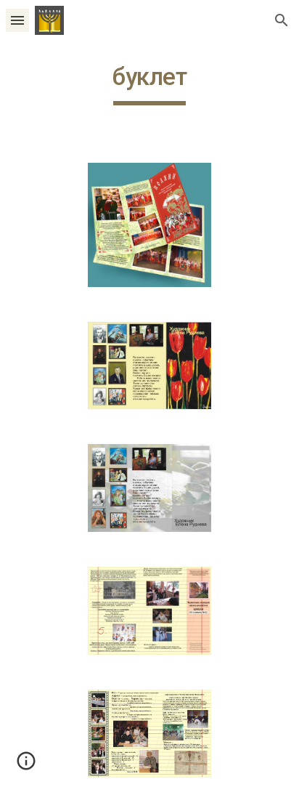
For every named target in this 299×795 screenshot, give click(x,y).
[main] (149, 83)
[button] (17, 20)
